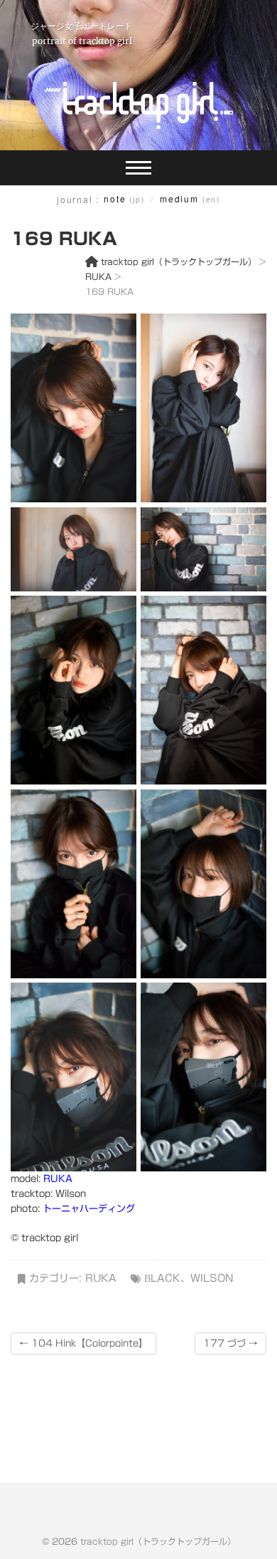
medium (190, 198)
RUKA (57, 1179)
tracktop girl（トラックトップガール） (158, 1541)
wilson (211, 1278)
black (162, 1278)
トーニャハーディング (89, 1208)
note (124, 198)
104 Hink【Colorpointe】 (83, 1343)
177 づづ (230, 1343)
